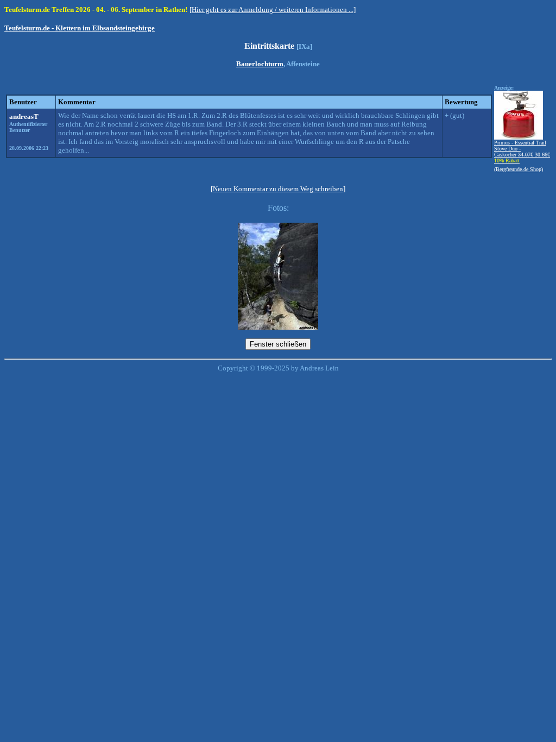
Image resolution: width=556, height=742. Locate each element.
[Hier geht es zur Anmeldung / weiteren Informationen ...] (272, 9)
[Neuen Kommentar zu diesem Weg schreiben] (278, 189)
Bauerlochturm (259, 64)
